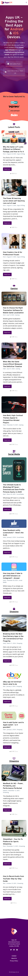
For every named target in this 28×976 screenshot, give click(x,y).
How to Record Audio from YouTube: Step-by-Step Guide (13, 878)
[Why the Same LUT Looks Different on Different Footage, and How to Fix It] (14, 143)
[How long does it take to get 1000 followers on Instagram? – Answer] (14, 570)
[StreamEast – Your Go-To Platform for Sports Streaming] (14, 835)
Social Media (20, 494)
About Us (14, 958)
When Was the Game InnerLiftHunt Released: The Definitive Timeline (12, 364)
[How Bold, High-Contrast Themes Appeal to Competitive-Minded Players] (14, 412)
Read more (7, 169)
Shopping (19, 643)
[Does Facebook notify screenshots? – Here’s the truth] (14, 527)
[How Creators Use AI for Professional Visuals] (14, 248)
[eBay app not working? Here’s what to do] (14, 678)
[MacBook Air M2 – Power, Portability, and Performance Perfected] (14, 780)
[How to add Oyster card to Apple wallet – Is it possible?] (14, 719)
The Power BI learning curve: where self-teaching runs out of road (14, 200)
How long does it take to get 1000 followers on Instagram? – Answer (12, 575)
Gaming (17, 315)
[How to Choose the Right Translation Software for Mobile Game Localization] (14, 304)
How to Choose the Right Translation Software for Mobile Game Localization (13, 310)
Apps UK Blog (21, 154)
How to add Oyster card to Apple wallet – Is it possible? (13, 725)
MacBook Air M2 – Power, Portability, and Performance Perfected (13, 786)
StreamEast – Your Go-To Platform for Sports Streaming (13, 841)
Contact (14, 956)
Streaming (6, 792)
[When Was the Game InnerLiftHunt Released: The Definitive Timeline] (14, 358)
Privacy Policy (14, 961)
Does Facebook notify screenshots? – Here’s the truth (13, 532)
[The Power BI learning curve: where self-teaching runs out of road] (14, 195)
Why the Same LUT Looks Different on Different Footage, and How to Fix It (13, 149)
